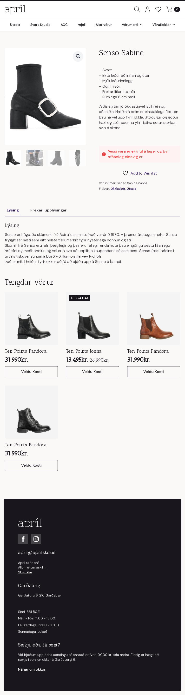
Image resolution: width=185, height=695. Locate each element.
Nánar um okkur (32, 669)
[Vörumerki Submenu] (142, 24)
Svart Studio (40, 24)
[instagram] (36, 539)
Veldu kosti (31, 371)
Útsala (15, 24)
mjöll (82, 24)
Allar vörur (104, 24)
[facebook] (23, 539)
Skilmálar (25, 572)
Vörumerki (130, 24)
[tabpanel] (92, 243)
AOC (64, 24)
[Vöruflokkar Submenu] (175, 24)
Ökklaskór (118, 189)
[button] (78, 56)
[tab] (13, 210)
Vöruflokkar (161, 24)
